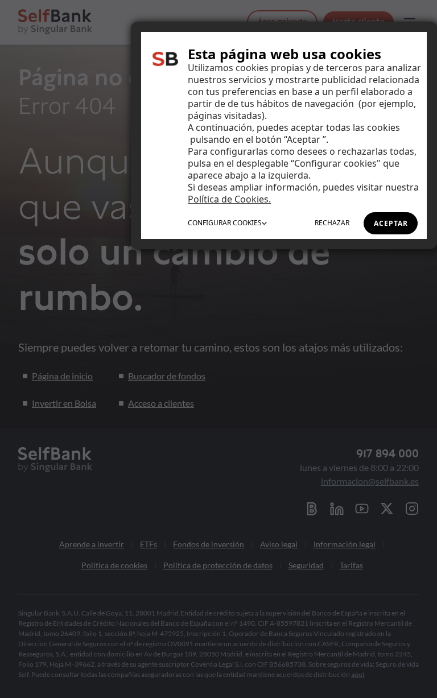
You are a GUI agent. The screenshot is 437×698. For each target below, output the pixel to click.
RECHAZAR (332, 223)
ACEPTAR (391, 223)
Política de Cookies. (229, 199)
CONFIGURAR (225, 223)
